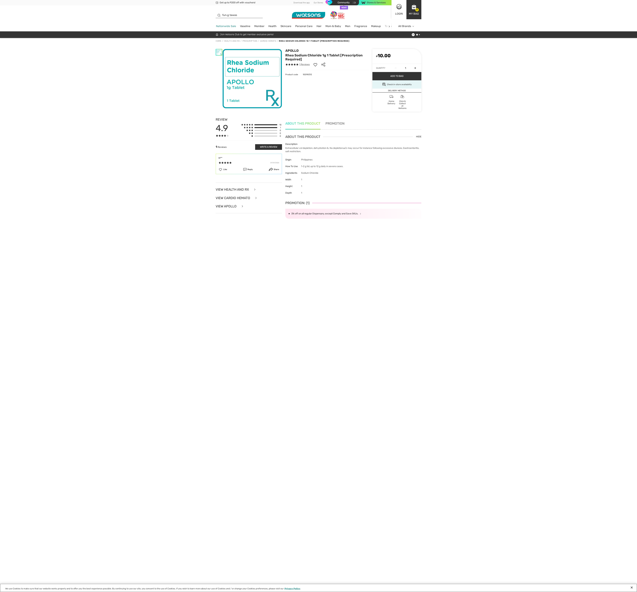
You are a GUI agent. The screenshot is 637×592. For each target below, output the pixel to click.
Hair (319, 26)
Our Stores (318, 2)
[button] (413, 9)
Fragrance (360, 26)
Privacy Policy (292, 588)
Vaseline (245, 26)
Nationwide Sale (226, 26)
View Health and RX (233, 189)
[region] (318, 588)
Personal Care (304, 26)
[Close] (631, 587)
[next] (389, 26)
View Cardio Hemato (233, 198)
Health (272, 26)
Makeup (376, 26)
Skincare (286, 26)
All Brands (404, 26)
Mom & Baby (333, 26)
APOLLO (292, 51)
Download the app (301, 2)
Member (259, 26)
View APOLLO (226, 206)
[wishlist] (315, 64)
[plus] (415, 68)
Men (347, 26)
